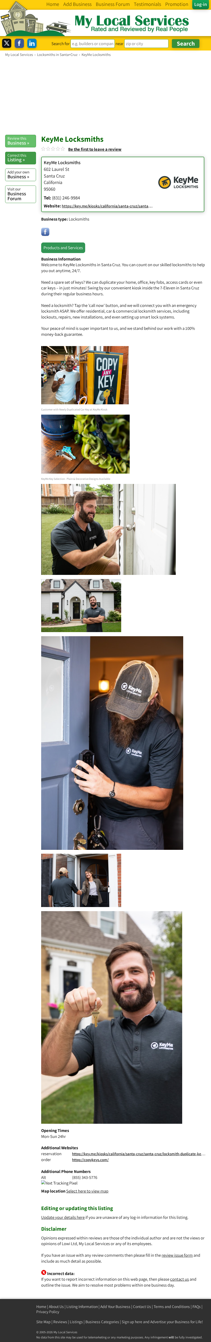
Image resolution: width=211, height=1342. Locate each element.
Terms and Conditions (172, 1306)
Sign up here (132, 1321)
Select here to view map (87, 1191)
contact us (179, 1279)
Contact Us (142, 1306)
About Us (56, 1306)
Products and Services (63, 247)
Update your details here (63, 1217)
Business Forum (16, 194)
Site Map (43, 1321)
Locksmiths (79, 219)
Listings (76, 1321)
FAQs (196, 1306)
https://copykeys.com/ (90, 1159)
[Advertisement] (105, 96)
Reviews (60, 1321)
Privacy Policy (47, 1311)
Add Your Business (115, 1306)
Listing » (16, 158)
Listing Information (82, 1306)
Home (41, 1306)
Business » (18, 141)
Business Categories (102, 1321)
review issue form (177, 1255)
